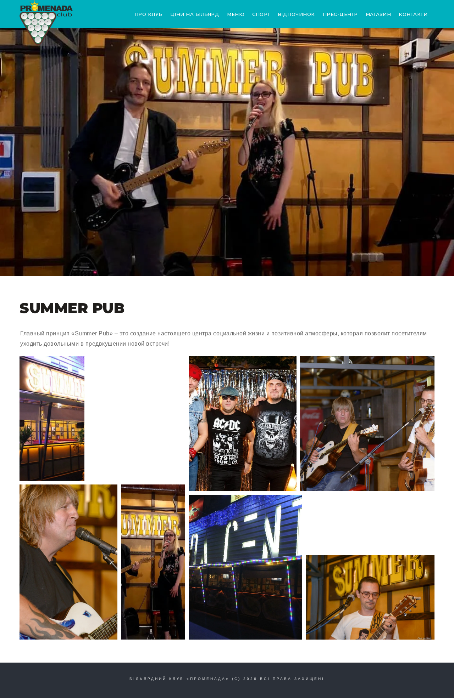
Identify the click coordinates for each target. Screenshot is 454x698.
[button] (52, 418)
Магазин (378, 14)
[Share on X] (49, 470)
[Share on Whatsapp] (67, 470)
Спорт (261, 14)
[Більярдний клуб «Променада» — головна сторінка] (46, 22)
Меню (235, 14)
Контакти (413, 14)
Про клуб (148, 14)
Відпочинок (296, 14)
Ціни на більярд (195, 14)
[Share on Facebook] (58, 470)
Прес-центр (340, 14)
